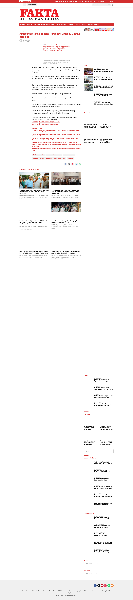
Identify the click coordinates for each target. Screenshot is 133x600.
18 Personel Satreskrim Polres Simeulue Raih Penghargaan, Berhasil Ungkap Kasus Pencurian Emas (105, 126)
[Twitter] (98, 585)
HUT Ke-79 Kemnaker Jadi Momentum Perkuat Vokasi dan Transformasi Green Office (103, 518)
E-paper (96, 24)
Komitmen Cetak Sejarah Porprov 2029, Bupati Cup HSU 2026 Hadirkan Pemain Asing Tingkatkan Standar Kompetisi (55, 139)
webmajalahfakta (26, 40)
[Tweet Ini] (69, 164)
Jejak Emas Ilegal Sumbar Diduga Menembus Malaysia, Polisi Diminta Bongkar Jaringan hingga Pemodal (103, 103)
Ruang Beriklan (106, 591)
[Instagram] (105, 585)
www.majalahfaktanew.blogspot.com (45, 124)
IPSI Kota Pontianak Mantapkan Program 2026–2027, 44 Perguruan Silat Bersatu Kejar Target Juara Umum (56, 135)
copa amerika (50, 155)
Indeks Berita (32, 4)
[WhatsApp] (108, 585)
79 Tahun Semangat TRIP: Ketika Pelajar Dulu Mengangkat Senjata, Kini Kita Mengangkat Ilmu (106, 442)
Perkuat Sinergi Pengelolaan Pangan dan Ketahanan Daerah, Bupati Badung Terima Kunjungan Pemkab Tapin (103, 542)
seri (64, 158)
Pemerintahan (50, 24)
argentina (41, 155)
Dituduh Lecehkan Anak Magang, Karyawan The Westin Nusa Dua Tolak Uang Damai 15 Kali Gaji (103, 70)
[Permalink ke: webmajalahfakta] (20, 40)
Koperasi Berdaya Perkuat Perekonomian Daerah (102, 526)
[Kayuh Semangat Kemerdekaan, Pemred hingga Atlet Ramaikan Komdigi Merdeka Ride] (66, 241)
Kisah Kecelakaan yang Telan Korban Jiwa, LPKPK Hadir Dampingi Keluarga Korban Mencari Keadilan (103, 95)
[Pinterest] (102, 585)
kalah (72, 155)
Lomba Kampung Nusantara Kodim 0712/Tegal (89, 427)
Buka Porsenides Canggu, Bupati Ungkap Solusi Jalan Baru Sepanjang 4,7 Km (55, 142)
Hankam (77, 24)
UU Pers (38, 591)
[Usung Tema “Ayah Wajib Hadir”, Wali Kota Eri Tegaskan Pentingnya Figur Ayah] (88, 463)
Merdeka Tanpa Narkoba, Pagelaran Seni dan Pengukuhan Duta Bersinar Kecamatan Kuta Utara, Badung (103, 479)
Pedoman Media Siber (49, 591)
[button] (109, 4)
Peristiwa (22, 24)
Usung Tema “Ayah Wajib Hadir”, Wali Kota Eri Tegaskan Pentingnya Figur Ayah (64, 1)
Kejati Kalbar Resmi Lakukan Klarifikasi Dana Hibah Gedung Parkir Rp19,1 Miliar (103, 78)
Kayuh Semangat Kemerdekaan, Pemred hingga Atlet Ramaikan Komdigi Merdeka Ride (56, 149)
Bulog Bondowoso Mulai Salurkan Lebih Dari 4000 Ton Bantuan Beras (103, 388)
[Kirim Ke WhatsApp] (80, 164)
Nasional (63, 24)
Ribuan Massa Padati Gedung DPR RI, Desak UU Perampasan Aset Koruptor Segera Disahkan (103, 487)
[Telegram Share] (76, 164)
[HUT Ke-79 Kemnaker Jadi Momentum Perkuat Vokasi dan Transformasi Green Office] (88, 519)
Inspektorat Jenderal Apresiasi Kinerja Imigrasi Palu (90, 442)
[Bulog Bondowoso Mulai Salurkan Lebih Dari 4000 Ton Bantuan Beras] (88, 389)
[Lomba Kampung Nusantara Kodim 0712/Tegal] (91, 421)
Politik (43, 24)
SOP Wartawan (62, 591)
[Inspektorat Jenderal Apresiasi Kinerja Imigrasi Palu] (91, 435)
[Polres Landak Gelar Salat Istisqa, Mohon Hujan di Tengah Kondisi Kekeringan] (107, 134)
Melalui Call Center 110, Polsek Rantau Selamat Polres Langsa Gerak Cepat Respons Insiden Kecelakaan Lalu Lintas (103, 86)
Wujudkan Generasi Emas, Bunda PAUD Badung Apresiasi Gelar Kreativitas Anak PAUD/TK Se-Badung (103, 495)
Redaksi (24, 591)
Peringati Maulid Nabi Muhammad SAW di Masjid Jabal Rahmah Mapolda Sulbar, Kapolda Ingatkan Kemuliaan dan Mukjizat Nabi (90, 126)
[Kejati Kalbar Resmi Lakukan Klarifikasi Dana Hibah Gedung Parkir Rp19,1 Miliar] (88, 79)
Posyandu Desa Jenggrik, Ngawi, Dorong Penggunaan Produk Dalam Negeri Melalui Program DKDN (103, 380)
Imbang (59, 155)
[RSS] (112, 585)
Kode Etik (31, 591)
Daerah (58, 24)
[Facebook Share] (65, 164)
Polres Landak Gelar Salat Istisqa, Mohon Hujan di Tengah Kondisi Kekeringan (106, 141)
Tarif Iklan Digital (67, 593)
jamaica (66, 155)
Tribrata (84, 24)
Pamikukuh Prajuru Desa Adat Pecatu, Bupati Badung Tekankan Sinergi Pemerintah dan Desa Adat (103, 504)
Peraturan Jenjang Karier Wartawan (79, 591)
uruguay (70, 158)
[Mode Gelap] (113, 4)
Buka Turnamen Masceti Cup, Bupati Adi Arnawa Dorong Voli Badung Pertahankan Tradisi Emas (56, 145)
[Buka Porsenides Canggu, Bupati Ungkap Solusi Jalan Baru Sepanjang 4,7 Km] (66, 210)
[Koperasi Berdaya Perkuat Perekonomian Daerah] (88, 527)
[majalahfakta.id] (39, 15)
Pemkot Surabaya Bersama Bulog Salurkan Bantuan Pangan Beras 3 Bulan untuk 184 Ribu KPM (103, 404)
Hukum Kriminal (35, 24)
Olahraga (90, 24)
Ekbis (28, 24)
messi (42, 158)
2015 (34, 155)
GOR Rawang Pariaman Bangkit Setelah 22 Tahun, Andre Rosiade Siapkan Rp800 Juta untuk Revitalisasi (56, 131)
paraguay (49, 158)
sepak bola (57, 158)
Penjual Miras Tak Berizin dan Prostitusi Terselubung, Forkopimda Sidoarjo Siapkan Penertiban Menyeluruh (103, 534)
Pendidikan (71, 24)
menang (35, 158)
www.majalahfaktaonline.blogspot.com (46, 122)
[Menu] (20, 4)
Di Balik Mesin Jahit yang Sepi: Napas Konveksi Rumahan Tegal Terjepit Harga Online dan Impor (103, 396)
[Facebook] (95, 585)
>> (24, 4)
